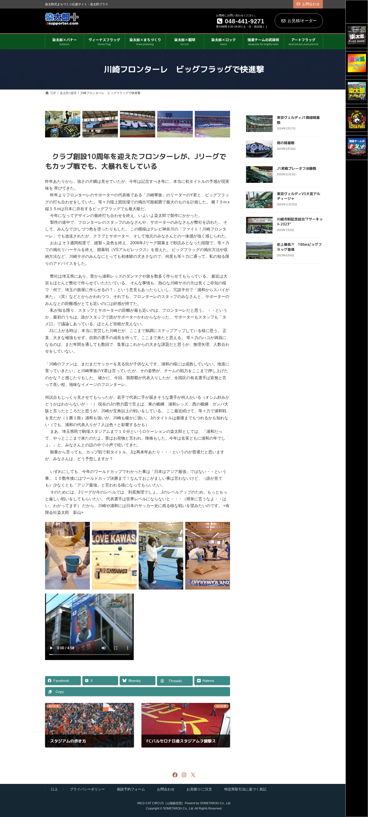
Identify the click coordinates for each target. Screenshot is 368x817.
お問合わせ (311, 4)
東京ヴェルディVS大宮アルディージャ (298, 196)
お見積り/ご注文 (199, 789)
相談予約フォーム (131, 789)
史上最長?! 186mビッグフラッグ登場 (299, 247)
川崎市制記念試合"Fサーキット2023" (300, 221)
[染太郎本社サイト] (357, 63)
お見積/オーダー (302, 21)
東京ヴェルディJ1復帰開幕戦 (298, 120)
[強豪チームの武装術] (357, 147)
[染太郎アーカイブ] (357, 91)
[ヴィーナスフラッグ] (357, 119)
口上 (54, 789)
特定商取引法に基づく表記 (245, 789)
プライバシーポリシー (87, 789)
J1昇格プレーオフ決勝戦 (296, 168)
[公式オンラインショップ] (357, 35)
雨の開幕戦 (285, 142)
